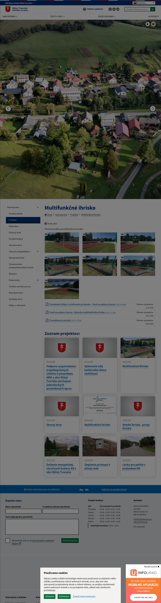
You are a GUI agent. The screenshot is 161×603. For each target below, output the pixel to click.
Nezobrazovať (151, 566)
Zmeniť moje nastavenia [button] (84, 596)
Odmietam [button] (64, 596)
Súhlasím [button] (49, 596)
